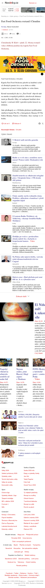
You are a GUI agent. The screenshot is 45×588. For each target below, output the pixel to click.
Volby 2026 (5, 470)
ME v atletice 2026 (8, 501)
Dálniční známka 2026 (31, 517)
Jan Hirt (26, 476)
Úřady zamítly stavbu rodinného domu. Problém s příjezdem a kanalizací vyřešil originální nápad (28, 198)
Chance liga (6, 492)
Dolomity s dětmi (7, 529)
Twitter (16, 573)
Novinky (3, 27)
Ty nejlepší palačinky (30, 492)
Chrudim (18, 129)
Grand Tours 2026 (30, 485)
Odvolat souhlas (13, 577)
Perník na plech (29, 507)
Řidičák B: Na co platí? (31, 523)
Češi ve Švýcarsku (8, 523)
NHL (3, 507)
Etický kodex (23, 575)
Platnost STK (28, 529)
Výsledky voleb (7, 476)
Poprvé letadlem (7, 517)
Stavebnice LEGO (11, 558)
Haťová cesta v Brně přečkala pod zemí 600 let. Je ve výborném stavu (27, 278)
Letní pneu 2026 (29, 514)
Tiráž (35, 573)
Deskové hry (12, 562)
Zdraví (14, 162)
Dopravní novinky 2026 (31, 520)
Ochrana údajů (34, 575)
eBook (6, 34)
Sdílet (13, 34)
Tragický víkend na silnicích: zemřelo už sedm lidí (4, 374)
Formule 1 (5, 504)
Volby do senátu (7, 482)
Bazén (16, 545)
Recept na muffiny (30, 495)
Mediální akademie (11, 575)
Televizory (21, 562)
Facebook (9, 573)
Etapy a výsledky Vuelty (31, 473)
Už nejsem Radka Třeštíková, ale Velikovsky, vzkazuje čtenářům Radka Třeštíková (26, 218)
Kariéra (30, 573)
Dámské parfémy (24, 558)
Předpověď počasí (32, 534)
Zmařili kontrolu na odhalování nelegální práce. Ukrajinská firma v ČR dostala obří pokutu (27, 177)
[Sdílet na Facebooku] (40, 123)
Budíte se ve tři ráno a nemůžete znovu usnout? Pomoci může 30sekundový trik (27, 158)
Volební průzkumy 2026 (9, 473)
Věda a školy (16, 282)
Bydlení (14, 203)
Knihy (14, 223)
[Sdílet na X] (43, 123)
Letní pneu (35, 558)
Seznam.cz (32, 3)
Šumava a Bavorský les (9, 520)
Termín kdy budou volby (9, 479)
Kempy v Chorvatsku (8, 514)
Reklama (23, 573)
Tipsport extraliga (7, 498)
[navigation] (2, 3)
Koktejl (14, 244)
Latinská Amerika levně (9, 526)
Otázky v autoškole (30, 526)
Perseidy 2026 (16, 538)
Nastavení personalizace (29, 577)
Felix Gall (27, 482)
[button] (22, 64)
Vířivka (26, 552)
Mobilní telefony (30, 555)
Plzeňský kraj (16, 183)
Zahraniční (15, 264)
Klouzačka (17, 548)
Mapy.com (21, 534)
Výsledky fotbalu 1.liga (9, 495)
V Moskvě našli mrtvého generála (25, 140)
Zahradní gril (18, 552)
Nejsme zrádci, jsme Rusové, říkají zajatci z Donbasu (22, 374)
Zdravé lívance (29, 498)
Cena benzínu (27, 538)
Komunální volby (7, 485)
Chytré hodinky (31, 562)
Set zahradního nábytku (30, 548)
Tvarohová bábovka (30, 501)
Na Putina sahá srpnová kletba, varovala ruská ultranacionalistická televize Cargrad (27, 259)
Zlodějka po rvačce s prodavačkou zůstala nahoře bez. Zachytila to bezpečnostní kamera (25, 238)
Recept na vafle (29, 504)
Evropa (14, 142)
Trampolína (36, 545)
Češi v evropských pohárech (21, 541)
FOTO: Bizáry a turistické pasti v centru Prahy (39, 373)
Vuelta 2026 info (29, 470)
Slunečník (8, 548)
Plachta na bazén (25, 545)
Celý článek (39, 353)
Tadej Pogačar (28, 479)
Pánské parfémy (21, 565)
